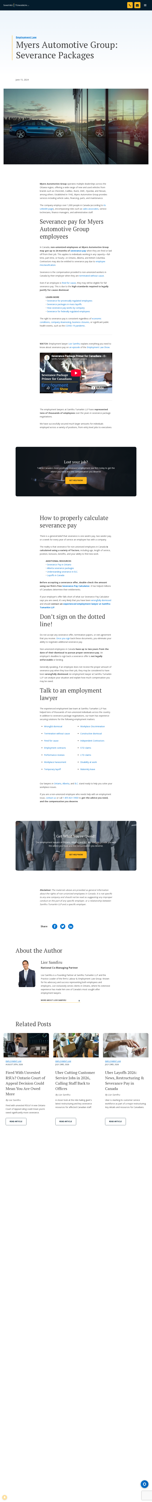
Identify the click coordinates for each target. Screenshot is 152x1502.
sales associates (91, 208)
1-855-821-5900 (70, 797)
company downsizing (61, 322)
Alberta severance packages (60, 568)
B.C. (76, 783)
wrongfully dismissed (101, 600)
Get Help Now (76, 480)
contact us (51, 797)
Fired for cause (51, 740)
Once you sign (63, 638)
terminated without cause (91, 275)
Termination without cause (57, 733)
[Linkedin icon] (70, 926)
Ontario (57, 783)
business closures (80, 322)
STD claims (85, 747)
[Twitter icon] (62, 926)
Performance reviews (54, 755)
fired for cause (69, 282)
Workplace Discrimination (92, 726)
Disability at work (88, 762)
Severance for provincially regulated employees (69, 300)
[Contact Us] (137, 5)
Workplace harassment (55, 762)
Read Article (16, 1121)
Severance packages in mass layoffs (64, 304)
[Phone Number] (130, 5)
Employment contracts (55, 747)
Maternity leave (87, 769)
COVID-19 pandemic (75, 325)
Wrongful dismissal (53, 726)
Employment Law (26, 37)
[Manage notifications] (4, 1497)
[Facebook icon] (54, 926)
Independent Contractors (92, 740)
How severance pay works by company (66, 307)
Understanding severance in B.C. (62, 571)
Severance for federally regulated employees (68, 311)
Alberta (65, 783)
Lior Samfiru (74, 343)
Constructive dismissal (91, 733)
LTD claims (85, 755)
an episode (74, 347)
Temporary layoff (52, 769)
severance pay (78, 250)
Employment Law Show (98, 347)
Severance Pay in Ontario (59, 564)
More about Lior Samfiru (53, 1000)
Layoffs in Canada (55, 575)
